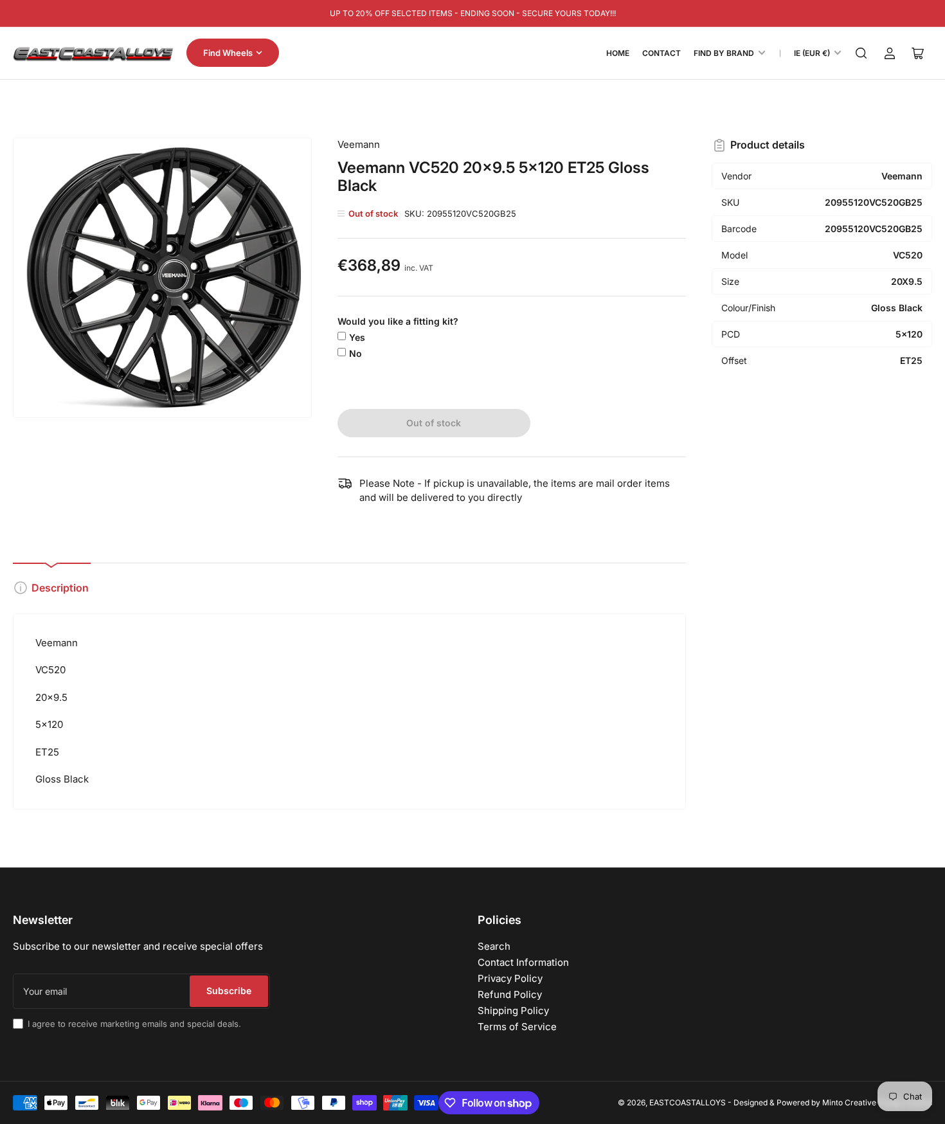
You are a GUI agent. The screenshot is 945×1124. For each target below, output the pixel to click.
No (355, 353)
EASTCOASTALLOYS (687, 1102)
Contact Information (523, 962)
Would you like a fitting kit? (398, 321)
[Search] (861, 53)
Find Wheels (228, 53)
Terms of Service (517, 1026)
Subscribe (228, 990)
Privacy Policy (510, 978)
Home (617, 53)
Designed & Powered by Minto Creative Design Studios (833, 1102)
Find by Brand (724, 53)
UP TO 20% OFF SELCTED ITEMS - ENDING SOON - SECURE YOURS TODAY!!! (473, 13)
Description (60, 587)
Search (494, 946)
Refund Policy (510, 994)
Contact (661, 53)
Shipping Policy (513, 1010)
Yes (357, 337)
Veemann (359, 144)
